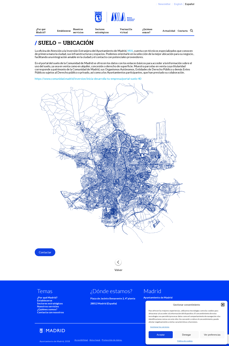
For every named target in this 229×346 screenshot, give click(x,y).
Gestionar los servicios (159, 327)
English (178, 4)
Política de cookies (185, 341)
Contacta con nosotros (50, 312)
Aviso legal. (94, 340)
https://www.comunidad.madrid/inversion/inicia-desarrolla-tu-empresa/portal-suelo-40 (88, 78)
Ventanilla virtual (126, 31)
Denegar (186, 334)
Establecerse (64, 30)
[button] (222, 304)
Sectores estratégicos (102, 31)
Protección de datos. (112, 340)
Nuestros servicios (78, 31)
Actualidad (168, 30)
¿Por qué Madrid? (41, 31)
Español (189, 4)
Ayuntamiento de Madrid (157, 297)
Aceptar (161, 334)
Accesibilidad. (81, 340)
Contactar (45, 252)
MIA (130, 50)
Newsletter (164, 4)
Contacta (183, 30)
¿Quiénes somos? (147, 31)
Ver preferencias (212, 334)
